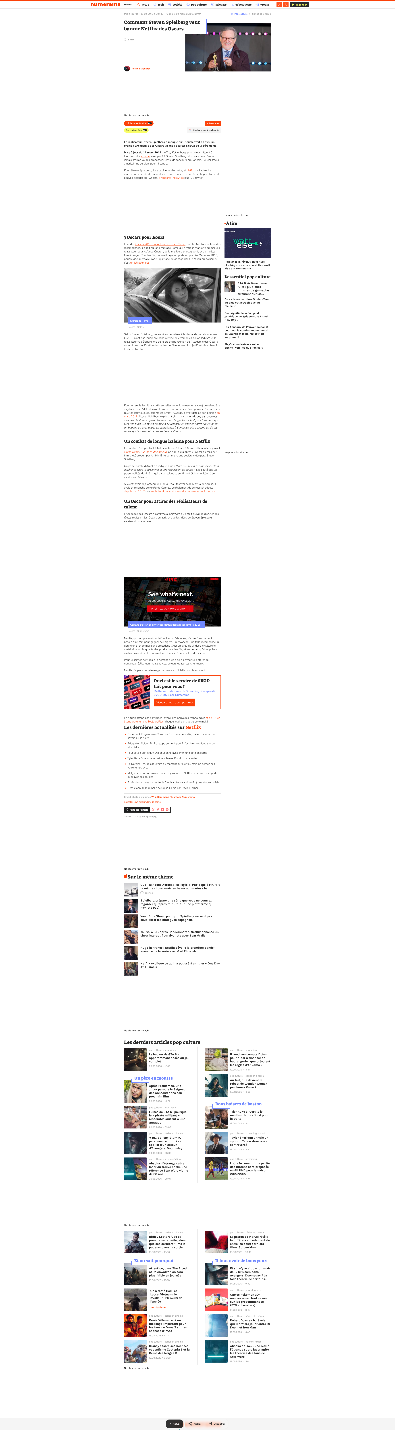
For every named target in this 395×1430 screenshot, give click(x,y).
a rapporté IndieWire (171, 178)
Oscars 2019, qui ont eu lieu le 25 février (160, 244)
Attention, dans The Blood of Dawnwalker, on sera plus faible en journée (168, 1272)
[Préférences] (286, 4)
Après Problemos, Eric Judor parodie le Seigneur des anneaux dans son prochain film (168, 1091)
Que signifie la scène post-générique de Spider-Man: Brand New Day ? (246, 316)
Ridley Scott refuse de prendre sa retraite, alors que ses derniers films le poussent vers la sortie (167, 1242)
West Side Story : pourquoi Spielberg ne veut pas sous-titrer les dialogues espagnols (176, 918)
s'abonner (301, 4)
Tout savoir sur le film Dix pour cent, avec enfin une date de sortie (167, 753)
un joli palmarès (140, 262)
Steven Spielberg (146, 816)
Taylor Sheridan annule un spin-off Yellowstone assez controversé (249, 1141)
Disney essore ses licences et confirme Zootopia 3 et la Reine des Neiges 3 (169, 1349)
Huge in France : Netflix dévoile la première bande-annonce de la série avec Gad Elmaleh (177, 949)
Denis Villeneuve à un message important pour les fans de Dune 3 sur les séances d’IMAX (168, 1325)
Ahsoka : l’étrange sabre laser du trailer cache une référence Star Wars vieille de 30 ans (168, 1169)
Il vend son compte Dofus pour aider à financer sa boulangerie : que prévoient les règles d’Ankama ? (250, 1060)
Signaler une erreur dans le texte (142, 802)
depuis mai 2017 (134, 491)
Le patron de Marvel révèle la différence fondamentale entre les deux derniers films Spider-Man (250, 1242)
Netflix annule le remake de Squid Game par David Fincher (162, 788)
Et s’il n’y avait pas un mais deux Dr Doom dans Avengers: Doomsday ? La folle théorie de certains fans (250, 1274)
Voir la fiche (158, 1307)
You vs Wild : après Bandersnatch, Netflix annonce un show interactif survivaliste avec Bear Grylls (179, 933)
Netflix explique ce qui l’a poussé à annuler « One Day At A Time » (180, 965)
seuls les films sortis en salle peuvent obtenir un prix (183, 491)
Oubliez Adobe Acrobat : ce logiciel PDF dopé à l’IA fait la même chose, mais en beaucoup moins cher (180, 886)
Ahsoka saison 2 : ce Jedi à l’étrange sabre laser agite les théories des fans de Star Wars (249, 1351)
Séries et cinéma (261, 13)
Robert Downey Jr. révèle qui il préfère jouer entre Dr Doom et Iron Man (250, 1324)
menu (128, 4)
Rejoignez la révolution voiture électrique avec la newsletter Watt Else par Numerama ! (247, 265)
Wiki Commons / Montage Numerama (173, 796)
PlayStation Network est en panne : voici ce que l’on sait (244, 346)
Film (128, 816)
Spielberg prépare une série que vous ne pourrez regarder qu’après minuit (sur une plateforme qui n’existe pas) (177, 904)
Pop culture (240, 13)
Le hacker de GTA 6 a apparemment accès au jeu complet (169, 1058)
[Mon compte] (279, 4)
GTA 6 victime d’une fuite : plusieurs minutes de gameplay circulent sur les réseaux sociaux (253, 288)
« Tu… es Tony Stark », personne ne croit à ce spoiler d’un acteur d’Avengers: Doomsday (165, 1143)
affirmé (145, 156)
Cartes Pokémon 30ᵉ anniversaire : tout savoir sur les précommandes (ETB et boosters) (248, 1300)
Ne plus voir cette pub (136, 115)
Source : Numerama (138, 631)
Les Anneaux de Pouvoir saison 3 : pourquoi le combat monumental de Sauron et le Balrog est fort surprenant (247, 332)
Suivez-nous (212, 123)
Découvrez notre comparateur (174, 702)
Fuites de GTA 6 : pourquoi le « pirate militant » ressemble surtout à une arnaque (168, 1117)
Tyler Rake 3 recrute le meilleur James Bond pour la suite (162, 758)
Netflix (191, 170)
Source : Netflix (136, 327)
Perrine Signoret (141, 68)
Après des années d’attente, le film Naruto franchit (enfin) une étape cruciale (173, 782)
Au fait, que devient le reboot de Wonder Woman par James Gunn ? (249, 1083)
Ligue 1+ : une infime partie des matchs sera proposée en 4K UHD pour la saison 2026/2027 (250, 1168)
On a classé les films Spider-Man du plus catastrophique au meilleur (247, 303)
